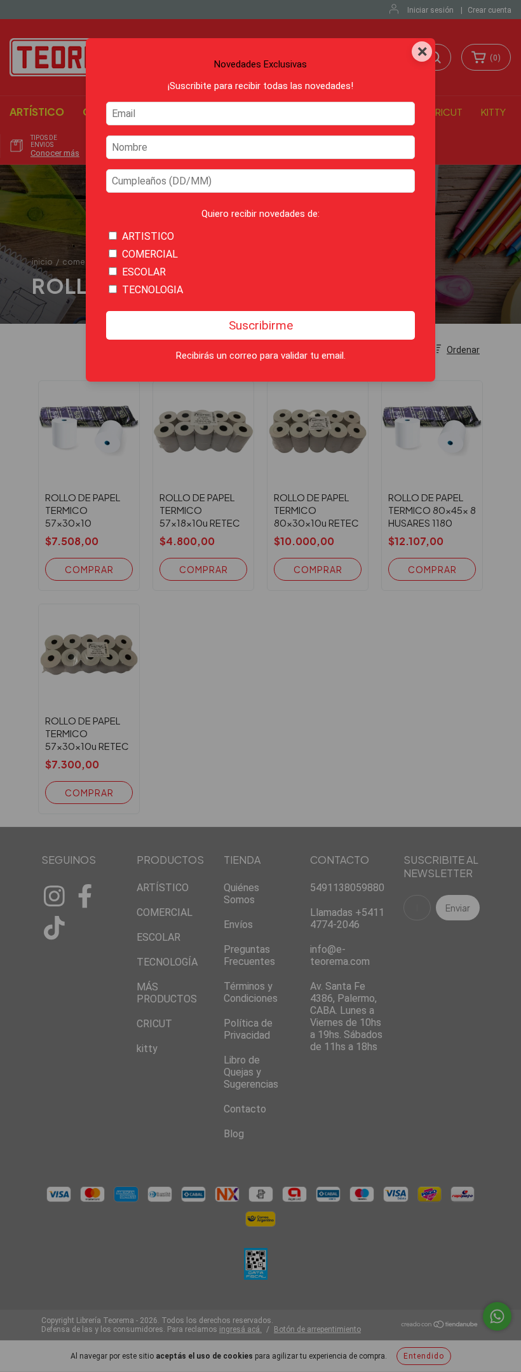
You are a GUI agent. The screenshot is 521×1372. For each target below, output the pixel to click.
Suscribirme (261, 325)
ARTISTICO (148, 236)
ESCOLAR (144, 272)
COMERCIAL (150, 254)
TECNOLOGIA (152, 290)
